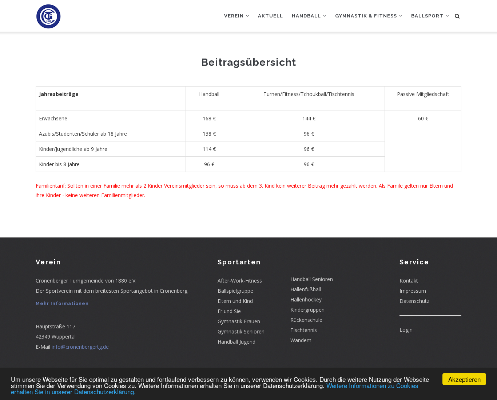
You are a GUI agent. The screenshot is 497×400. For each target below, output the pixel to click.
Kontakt (408, 280)
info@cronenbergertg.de (80, 346)
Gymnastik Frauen (239, 321)
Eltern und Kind (235, 300)
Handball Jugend (236, 341)
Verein (234, 16)
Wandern (300, 340)
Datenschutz (414, 300)
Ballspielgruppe (235, 290)
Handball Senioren (311, 279)
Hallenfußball (305, 289)
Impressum (412, 290)
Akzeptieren (464, 379)
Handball (307, 16)
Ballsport (428, 16)
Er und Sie (229, 311)
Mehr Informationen (62, 303)
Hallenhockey (306, 299)
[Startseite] (48, 14)
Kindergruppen (307, 309)
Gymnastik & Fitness (366, 16)
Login (406, 329)
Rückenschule (306, 319)
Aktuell (270, 16)
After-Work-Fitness (240, 280)
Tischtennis (303, 330)
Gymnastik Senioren (241, 331)
